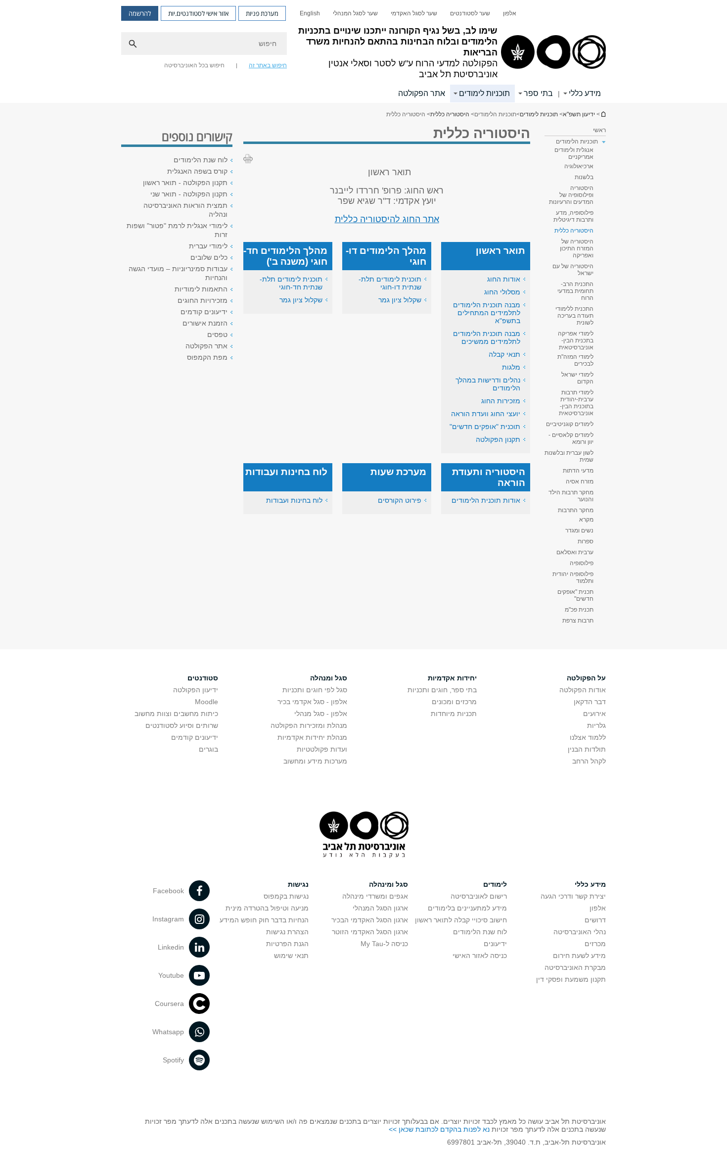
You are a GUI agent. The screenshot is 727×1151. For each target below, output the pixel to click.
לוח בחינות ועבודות (294, 500)
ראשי (599, 130)
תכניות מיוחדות (454, 714)
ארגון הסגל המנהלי (380, 908)
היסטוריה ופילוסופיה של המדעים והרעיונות (571, 195)
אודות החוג (503, 279)
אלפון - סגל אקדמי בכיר (312, 702)
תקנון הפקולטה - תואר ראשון (185, 183)
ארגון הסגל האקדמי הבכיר (369, 920)
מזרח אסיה (579, 481)
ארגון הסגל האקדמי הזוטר (370, 932)
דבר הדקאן (590, 702)
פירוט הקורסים (399, 500)
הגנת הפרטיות (287, 944)
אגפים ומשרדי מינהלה (375, 896)
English (310, 13)
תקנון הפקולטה (498, 439)
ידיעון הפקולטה (195, 690)
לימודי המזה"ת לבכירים (575, 360)
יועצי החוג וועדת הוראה (485, 414)
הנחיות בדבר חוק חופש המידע (264, 920)
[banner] (363, 51)
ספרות (585, 541)
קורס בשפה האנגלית (197, 171)
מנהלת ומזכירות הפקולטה (309, 725)
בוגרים (208, 749)
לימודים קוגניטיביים (569, 424)
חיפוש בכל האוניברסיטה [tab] (194, 65)
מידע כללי (585, 93)
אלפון (509, 13)
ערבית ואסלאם (574, 552)
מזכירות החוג (500, 401)
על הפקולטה (586, 678)
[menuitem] (510, 13)
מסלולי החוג (502, 292)
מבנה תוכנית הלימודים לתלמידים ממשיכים (486, 337)
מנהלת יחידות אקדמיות (312, 737)
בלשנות (584, 177)
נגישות (298, 884)
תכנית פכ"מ (579, 609)
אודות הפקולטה (582, 690)
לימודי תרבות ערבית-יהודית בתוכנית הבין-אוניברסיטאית (576, 403)
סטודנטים (202, 678)
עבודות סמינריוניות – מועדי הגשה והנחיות (178, 273)
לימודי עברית (208, 246)
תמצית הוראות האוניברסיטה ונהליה (185, 209)
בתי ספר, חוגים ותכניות (442, 690)
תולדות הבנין (587, 749)
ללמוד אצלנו (588, 737)
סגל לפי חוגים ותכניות (314, 690)
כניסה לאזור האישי (480, 955)
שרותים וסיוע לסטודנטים (181, 725)
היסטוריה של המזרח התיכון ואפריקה (576, 248)
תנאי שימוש (291, 955)
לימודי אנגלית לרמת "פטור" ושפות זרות (177, 230)
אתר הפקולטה (421, 93)
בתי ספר (538, 93)
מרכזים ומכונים (454, 702)
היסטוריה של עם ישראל (572, 270)
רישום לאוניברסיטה (479, 896)
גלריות (596, 725)
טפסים (217, 334)
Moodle (206, 702)
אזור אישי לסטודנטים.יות (198, 13)
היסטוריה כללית (449, 114)
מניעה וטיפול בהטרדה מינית (267, 908)
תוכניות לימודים (484, 93)
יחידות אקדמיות (452, 678)
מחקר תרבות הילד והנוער (570, 496)
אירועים (594, 714)
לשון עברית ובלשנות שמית (569, 456)
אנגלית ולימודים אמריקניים (573, 153)
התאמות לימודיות (201, 289)
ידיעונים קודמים (204, 312)
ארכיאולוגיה (578, 166)
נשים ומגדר (579, 530)
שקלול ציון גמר (399, 300)
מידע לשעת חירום (579, 955)
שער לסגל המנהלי (355, 13)
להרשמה (140, 13)
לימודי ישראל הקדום (577, 378)
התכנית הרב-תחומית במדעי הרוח (575, 291)
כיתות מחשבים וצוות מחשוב (176, 714)
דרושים (595, 920)
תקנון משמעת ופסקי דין (571, 979)
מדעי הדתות (578, 470)
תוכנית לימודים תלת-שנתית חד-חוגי (291, 283)
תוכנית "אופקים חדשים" (485, 427)
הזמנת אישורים (204, 323)
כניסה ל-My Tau (384, 944)
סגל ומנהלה (328, 678)
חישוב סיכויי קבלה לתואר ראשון (461, 920)
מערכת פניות (262, 13)
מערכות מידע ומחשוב (315, 761)
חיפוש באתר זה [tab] (268, 65)
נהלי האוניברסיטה (579, 932)
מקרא (586, 519)
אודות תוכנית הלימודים (486, 500)
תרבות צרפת (577, 620)
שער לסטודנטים (470, 13)
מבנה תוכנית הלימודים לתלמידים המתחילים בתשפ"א (486, 313)
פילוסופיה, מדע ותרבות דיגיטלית (573, 216)
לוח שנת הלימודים (200, 160)
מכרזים (595, 944)
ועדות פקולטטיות (322, 749)
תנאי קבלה (504, 354)
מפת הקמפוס (207, 357)
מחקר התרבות (575, 510)
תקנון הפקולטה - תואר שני (188, 194)
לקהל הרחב (589, 761)
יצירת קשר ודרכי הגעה (573, 896)
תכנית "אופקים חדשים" (575, 595)
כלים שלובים (208, 257)
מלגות (511, 367)
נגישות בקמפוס (286, 896)
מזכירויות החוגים (202, 300)
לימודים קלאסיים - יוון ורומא (570, 438)
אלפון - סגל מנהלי (320, 714)
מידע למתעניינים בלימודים (467, 908)
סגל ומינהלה (388, 884)
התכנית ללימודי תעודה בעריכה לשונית (574, 315)
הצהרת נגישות (287, 932)
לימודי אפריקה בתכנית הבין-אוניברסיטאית (575, 340)
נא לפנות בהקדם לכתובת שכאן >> (439, 1129)
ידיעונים (495, 944)
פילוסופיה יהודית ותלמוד (572, 577)
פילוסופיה (581, 563)
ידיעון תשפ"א (602, 114)
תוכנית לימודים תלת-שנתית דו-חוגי (390, 283)
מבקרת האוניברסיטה (575, 967)
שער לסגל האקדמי (414, 13)
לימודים (495, 884)
